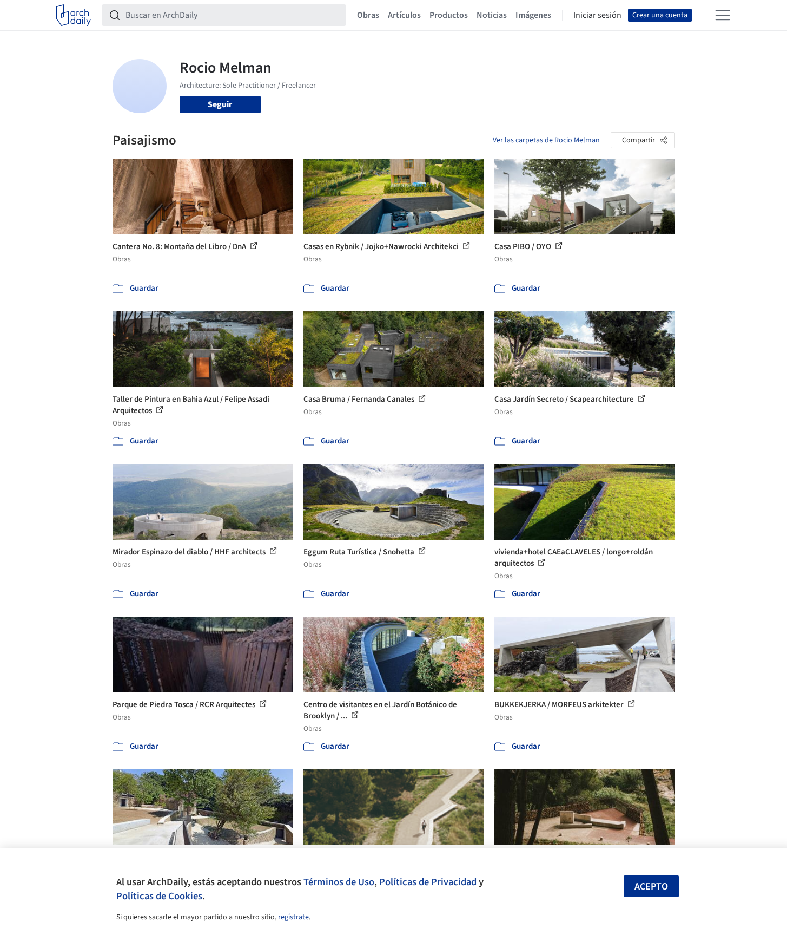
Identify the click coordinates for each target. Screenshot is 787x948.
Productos (448, 15)
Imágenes (533, 15)
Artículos (404, 15)
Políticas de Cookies (159, 896)
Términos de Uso (338, 882)
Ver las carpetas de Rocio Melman (546, 140)
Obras (368, 15)
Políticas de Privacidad (428, 882)
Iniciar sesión (597, 15)
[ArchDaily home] (73, 15)
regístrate (293, 917)
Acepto (651, 886)
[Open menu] (722, 15)
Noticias (492, 15)
